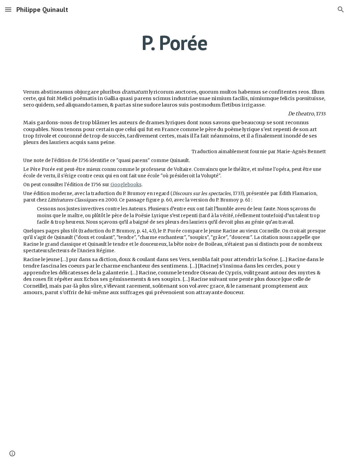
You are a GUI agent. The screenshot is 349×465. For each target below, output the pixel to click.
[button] (8, 9)
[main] (174, 43)
